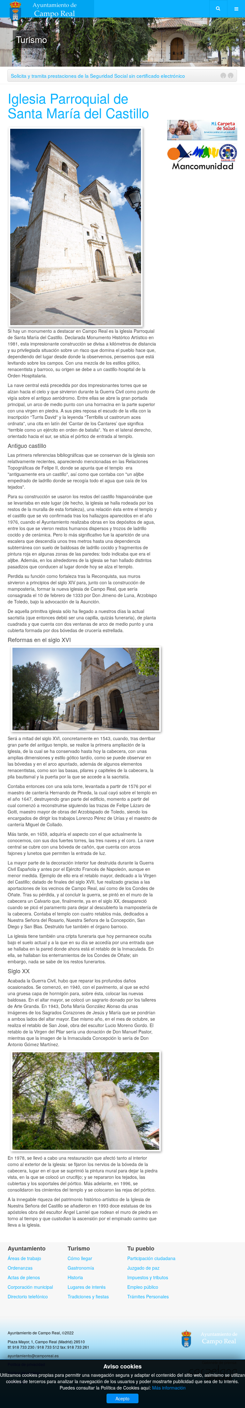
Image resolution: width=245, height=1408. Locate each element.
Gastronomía (81, 1268)
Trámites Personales (148, 1296)
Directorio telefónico (28, 1296)
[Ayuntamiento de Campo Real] (47, 9)
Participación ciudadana (151, 1258)
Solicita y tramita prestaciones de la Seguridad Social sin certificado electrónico (98, 75)
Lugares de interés (87, 1287)
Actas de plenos (24, 1277)
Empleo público (142, 1287)
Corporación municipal (30, 1287)
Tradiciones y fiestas (88, 1296)
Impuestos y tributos (147, 1277)
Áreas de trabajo (24, 1258)
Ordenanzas (20, 1268)
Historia (75, 1277)
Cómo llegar (80, 1258)
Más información (169, 1387)
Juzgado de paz (143, 1268)
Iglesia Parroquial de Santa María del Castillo (78, 105)
